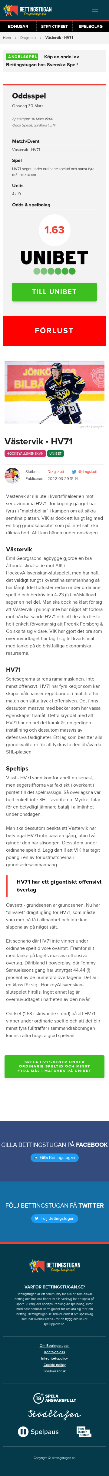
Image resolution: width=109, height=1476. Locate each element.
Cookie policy (55, 1365)
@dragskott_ (89, 471)
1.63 (54, 230)
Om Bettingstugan (55, 1345)
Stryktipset (54, 26)
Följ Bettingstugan (56, 1218)
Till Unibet (54, 292)
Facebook (92, 1145)
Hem (7, 38)
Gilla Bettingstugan (57, 1157)
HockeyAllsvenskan (25, 454)
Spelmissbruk (55, 1371)
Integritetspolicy (54, 1358)
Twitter (91, 1205)
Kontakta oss (54, 1352)
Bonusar (18, 26)
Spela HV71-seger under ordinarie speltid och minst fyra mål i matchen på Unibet (54, 1066)
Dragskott (28, 38)
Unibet (55, 454)
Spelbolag (91, 26)
